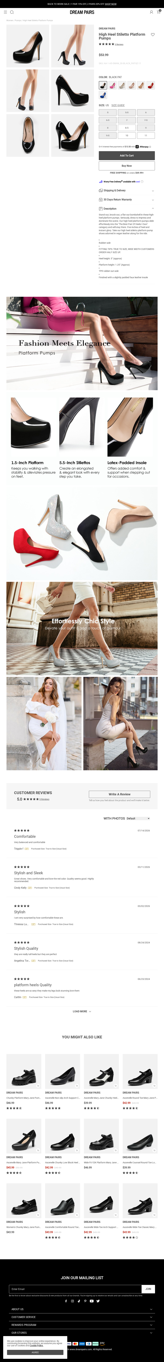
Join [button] (148, 1288)
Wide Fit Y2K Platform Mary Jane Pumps (104, 1162)
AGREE (35, 1352)
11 (146, 135)
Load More (80, 1011)
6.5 (107, 120)
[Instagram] (72, 1301)
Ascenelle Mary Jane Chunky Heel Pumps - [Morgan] (109, 1098)
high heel (127, 221)
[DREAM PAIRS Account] (151, 12)
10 (127, 135)
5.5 (126, 112)
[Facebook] (66, 1301)
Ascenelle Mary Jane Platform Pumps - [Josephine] (31, 1162)
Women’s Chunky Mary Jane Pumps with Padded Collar (33, 1227)
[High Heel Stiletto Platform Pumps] (103, 85)
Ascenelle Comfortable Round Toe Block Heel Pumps (71, 1227)
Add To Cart (127, 155)
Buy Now (127, 165)
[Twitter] (98, 1301)
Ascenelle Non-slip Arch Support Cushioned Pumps (70, 1098)
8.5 (126, 128)
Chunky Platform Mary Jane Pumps (24, 1098)
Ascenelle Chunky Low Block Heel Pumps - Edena (69, 1162)
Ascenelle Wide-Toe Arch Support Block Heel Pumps (109, 1227)
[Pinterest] (85, 1301)
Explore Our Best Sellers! (91, 4)
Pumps (18, 20)
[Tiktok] (79, 1301)
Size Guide (118, 105)
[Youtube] (92, 1301)
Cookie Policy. (36, 1345)
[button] (5, 12)
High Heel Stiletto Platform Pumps (38, 20)
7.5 (146, 120)
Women (10, 20)
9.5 (107, 135)
